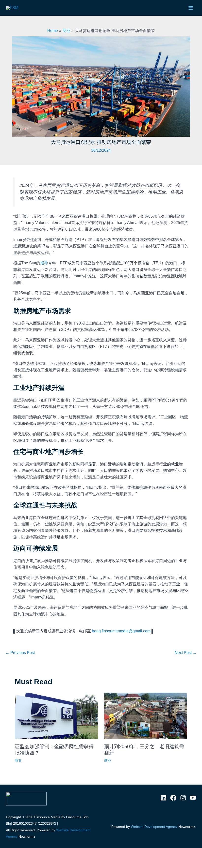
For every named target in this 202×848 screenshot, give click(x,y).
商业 (18, 760)
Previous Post (20, 653)
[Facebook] (173, 798)
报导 (44, 263)
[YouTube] (193, 798)
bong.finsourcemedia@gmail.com (121, 631)
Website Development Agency (154, 827)
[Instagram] (183, 798)
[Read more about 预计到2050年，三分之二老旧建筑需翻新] (145, 716)
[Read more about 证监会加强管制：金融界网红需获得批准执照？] (56, 716)
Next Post (186, 653)
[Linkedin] (163, 798)
